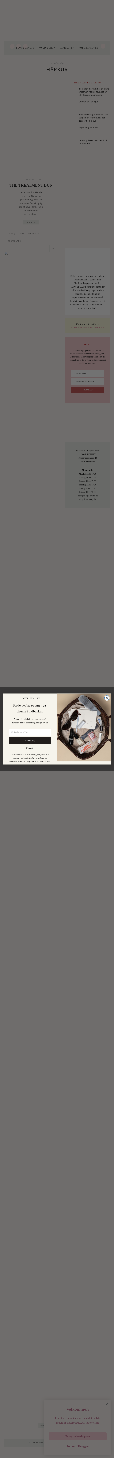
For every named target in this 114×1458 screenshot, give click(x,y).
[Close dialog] (106, 698)
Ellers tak (29, 748)
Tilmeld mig (30, 740)
